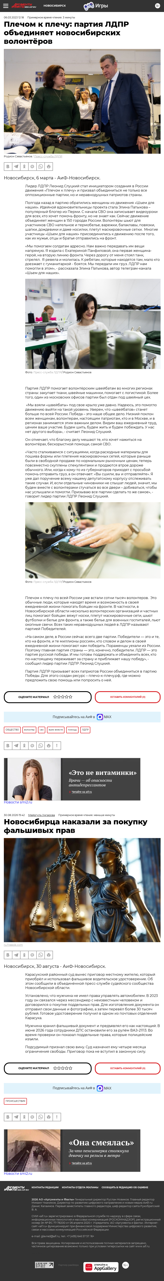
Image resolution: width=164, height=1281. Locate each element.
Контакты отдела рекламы (80, 1187)
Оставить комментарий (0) (127, 697)
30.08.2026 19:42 (14, 815)
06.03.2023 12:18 (14, 17)
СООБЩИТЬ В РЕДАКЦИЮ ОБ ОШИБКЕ (125, 1187)
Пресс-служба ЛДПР (48, 156)
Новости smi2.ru (18, 802)
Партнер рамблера (68, 1265)
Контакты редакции (45, 1187)
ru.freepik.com (13, 944)
